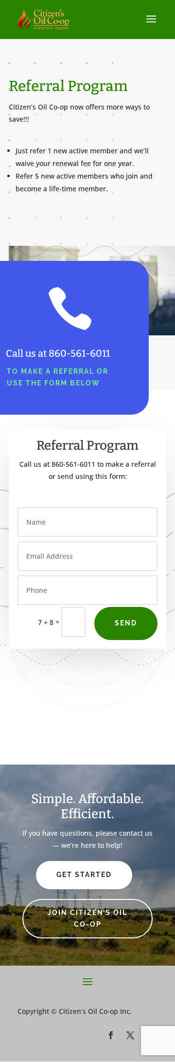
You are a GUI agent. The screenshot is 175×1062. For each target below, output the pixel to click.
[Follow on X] (130, 1035)
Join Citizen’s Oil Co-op (87, 918)
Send (126, 623)
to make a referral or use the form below (57, 377)
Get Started (84, 875)
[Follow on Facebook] (111, 1035)
